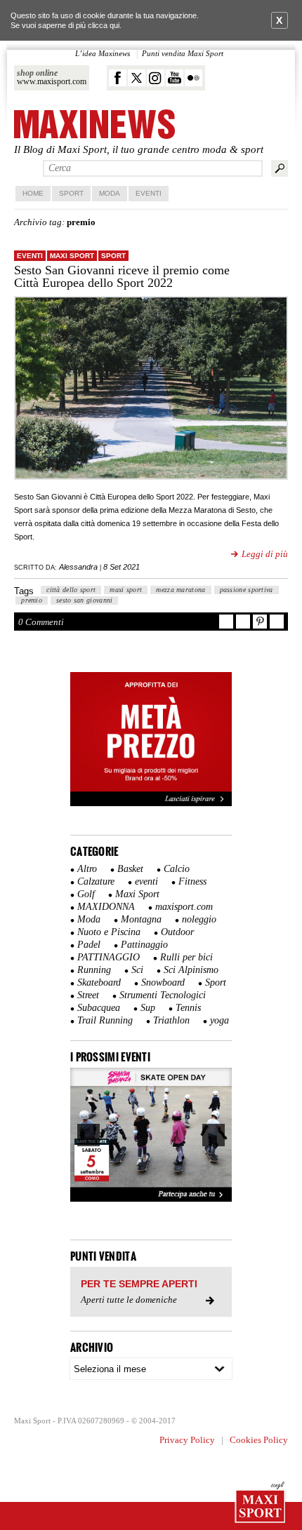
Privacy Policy (187, 1440)
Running (94, 970)
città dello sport (71, 589)
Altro (87, 869)
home (33, 193)
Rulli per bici (186, 957)
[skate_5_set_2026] (151, 1135)
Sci (137, 970)
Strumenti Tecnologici (162, 995)
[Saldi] (151, 803)
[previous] (88, 1135)
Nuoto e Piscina (108, 932)
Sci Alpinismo (191, 970)
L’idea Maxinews (102, 53)
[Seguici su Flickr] (193, 77)
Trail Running (105, 1020)
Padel (88, 944)
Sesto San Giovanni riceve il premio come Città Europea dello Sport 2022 (122, 276)
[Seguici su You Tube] (174, 77)
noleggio (199, 919)
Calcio (177, 869)
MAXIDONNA (106, 906)
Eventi (149, 193)
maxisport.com (184, 906)
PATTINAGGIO (108, 957)
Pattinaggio (144, 944)
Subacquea (98, 1007)
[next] (213, 1135)
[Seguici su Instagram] (155, 77)
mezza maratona (180, 589)
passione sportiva (246, 589)
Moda (109, 193)
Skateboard (99, 982)
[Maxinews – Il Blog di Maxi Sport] (94, 125)
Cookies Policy (259, 1440)
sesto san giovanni (84, 600)
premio (31, 600)
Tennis (188, 1007)
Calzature (95, 881)
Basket (130, 869)
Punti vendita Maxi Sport (182, 53)
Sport (71, 193)
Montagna (141, 919)
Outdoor (177, 932)
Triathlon (171, 1020)
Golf (86, 894)
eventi (30, 256)
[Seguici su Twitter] (136, 77)
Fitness (192, 881)
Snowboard (163, 982)
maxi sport (126, 589)
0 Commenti (41, 622)
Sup (147, 1007)
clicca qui (103, 25)
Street (88, 995)
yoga (219, 1020)
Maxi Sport (72, 256)
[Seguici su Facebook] (117, 77)
